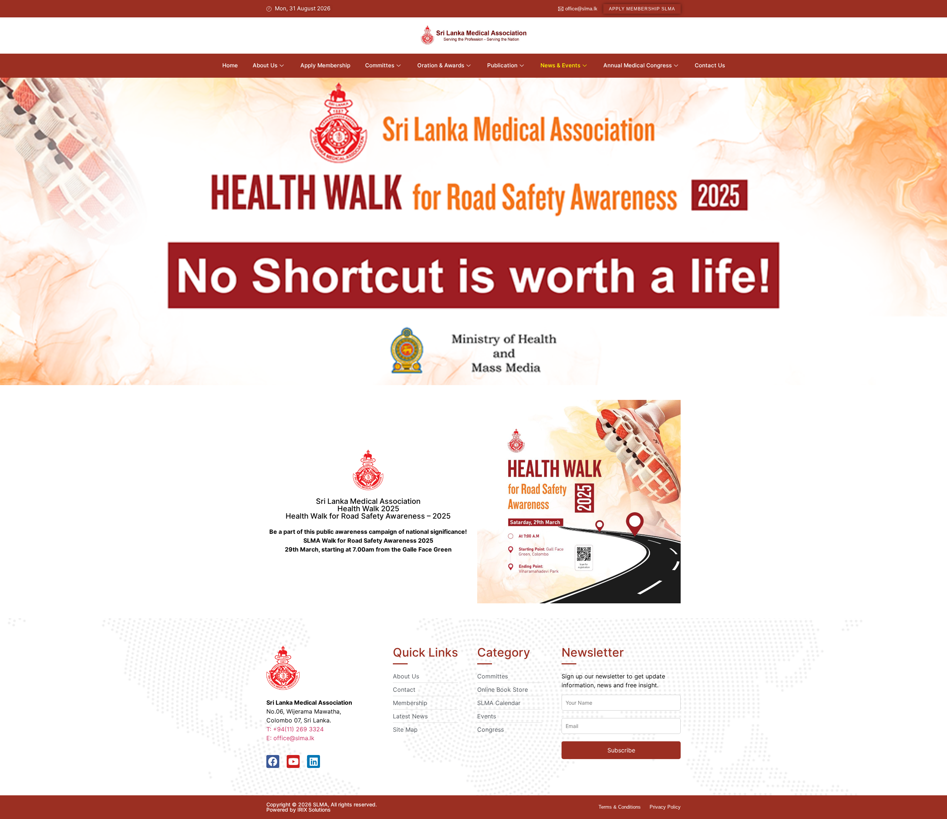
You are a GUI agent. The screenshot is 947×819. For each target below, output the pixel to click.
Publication (502, 65)
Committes (379, 65)
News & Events (560, 65)
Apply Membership (325, 65)
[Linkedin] (313, 761)
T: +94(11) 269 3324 (295, 729)
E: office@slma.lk (290, 738)
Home (230, 65)
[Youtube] (293, 761)
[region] (473, 231)
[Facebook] (272, 761)
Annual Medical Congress (637, 65)
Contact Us (710, 65)
